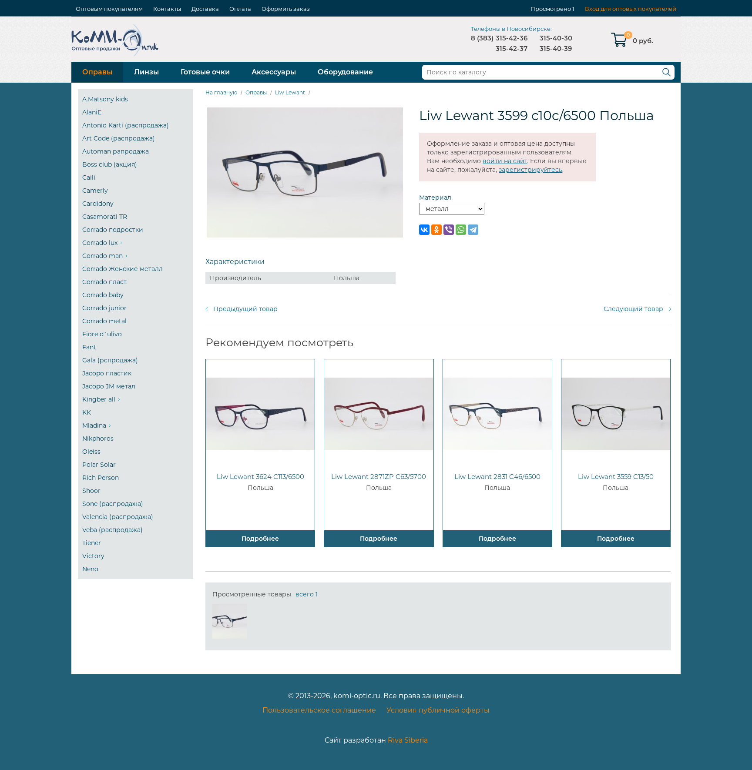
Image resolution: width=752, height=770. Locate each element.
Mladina (94, 425)
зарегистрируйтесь (530, 170)
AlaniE (91, 112)
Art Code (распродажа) (118, 138)
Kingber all (98, 399)
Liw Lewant (290, 92)
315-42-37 (511, 48)
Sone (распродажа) (112, 504)
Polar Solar (99, 465)
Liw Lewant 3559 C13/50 (616, 476)
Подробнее (260, 538)
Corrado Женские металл (122, 269)
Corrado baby (103, 295)
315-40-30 (556, 38)
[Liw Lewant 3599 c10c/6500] (229, 621)
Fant (89, 347)
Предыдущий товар (245, 309)
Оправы (97, 72)
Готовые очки (205, 72)
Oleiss (91, 451)
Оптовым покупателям (109, 8)
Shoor (91, 491)
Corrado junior (104, 308)
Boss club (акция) (109, 164)
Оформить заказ (286, 8)
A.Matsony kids (105, 99)
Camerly (95, 190)
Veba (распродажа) (112, 530)
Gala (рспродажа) (110, 360)
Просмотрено (550, 8)
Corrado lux (100, 243)
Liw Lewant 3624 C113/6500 (260, 476)
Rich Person (100, 478)
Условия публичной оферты (438, 710)
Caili (88, 177)
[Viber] (448, 229)
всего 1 (306, 594)
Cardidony (98, 204)
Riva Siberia (408, 740)
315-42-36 (511, 38)
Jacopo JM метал (108, 386)
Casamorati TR (104, 217)
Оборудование (345, 72)
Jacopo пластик (106, 373)
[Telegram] (473, 229)
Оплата (240, 8)
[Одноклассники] (436, 229)
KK (86, 412)
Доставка (205, 8)
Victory (93, 556)
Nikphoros (98, 438)
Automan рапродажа (115, 151)
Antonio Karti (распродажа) (125, 125)
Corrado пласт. (105, 282)
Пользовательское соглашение (319, 710)
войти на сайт (505, 161)
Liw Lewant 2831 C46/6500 (497, 476)
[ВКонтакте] (424, 229)
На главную (221, 92)
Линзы (146, 72)
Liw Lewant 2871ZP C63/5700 (378, 476)
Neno (90, 569)
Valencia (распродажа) (117, 517)
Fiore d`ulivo (102, 334)
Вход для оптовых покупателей (630, 8)
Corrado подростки (112, 230)
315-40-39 (556, 48)
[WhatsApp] (461, 229)
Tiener (91, 543)
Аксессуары (274, 72)
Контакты (167, 8)
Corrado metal (104, 321)
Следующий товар (633, 309)
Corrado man (102, 256)
